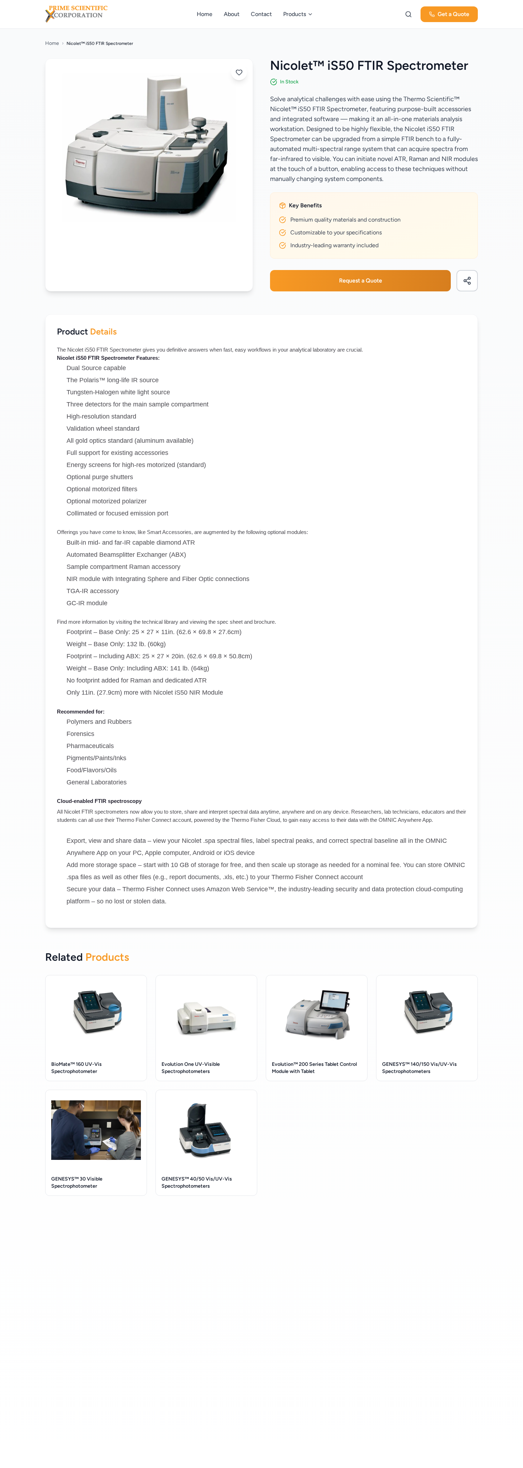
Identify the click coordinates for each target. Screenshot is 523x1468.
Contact (261, 14)
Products (294, 14)
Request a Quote (360, 280)
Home (204, 14)
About (231, 14)
